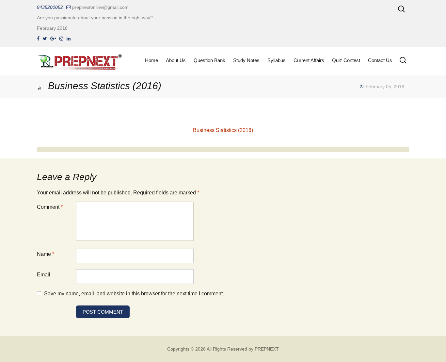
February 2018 (52, 28)
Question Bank (209, 60)
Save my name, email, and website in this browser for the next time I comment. (134, 293)
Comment (50, 207)
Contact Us (380, 60)
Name (45, 254)
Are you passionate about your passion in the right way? (95, 17)
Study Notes (246, 60)
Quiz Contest (346, 60)
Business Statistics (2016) (223, 130)
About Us (176, 60)
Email (43, 274)
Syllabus (276, 60)
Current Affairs (309, 60)
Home (151, 60)
